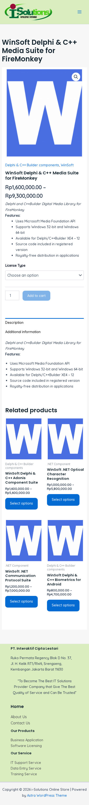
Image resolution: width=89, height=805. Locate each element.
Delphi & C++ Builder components (32, 165)
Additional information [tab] (23, 331)
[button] (76, 77)
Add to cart (36, 295)
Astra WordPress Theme (47, 795)
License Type (15, 265)
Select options (21, 503)
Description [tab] (14, 322)
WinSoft (67, 165)
